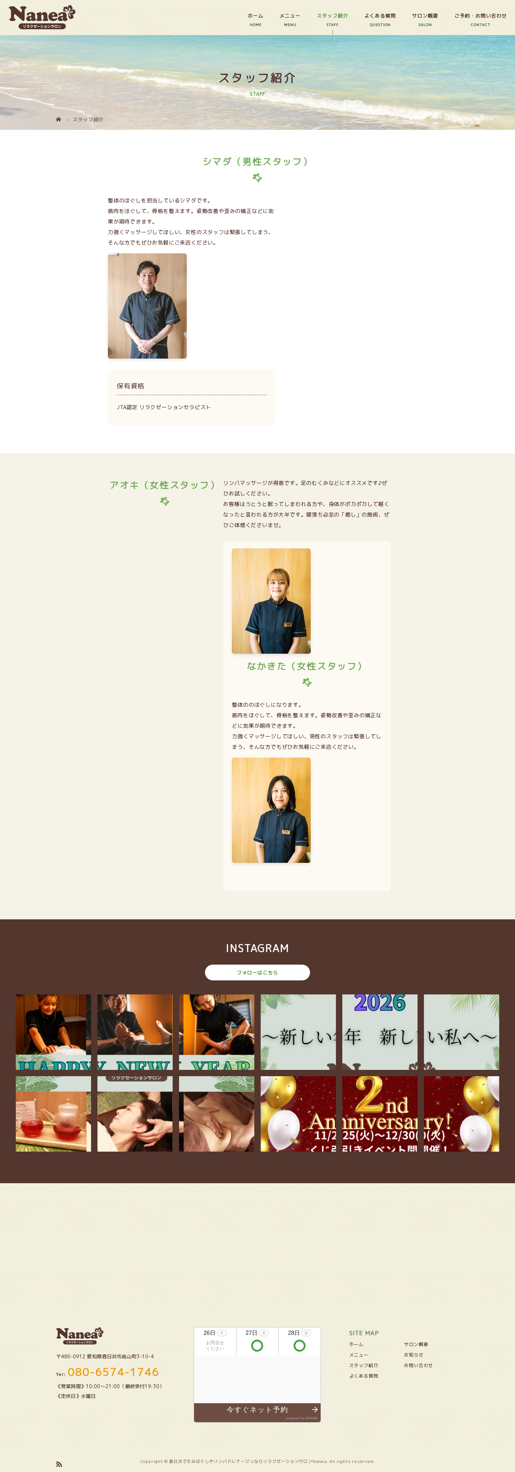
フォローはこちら (257, 972)
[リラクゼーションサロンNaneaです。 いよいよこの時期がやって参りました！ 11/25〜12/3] (298, 1114)
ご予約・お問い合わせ (480, 15)
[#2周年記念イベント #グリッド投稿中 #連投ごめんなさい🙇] (380, 1114)
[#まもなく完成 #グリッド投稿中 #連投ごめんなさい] (461, 1114)
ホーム (255, 15)
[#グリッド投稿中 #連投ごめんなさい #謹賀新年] (135, 1114)
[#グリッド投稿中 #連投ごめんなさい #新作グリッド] (298, 1032)
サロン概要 (425, 15)
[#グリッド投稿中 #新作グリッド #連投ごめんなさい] (53, 1114)
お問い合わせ (418, 1365)
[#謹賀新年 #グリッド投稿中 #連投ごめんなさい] (135, 1032)
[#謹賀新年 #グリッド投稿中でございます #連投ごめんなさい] (461, 1032)
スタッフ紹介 (332, 15)
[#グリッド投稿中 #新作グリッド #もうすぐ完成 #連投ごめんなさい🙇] (216, 1032)
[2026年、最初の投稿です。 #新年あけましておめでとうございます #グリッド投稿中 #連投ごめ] (216, 1114)
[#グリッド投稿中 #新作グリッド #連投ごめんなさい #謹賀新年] (380, 1032)
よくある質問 (380, 15)
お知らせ (413, 1355)
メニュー (290, 15)
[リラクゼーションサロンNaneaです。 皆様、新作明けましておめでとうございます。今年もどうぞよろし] (53, 1032)
